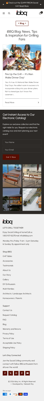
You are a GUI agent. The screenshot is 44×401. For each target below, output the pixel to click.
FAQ (4, 320)
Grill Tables (7, 256)
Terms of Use (8, 338)
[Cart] (40, 13)
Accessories (8, 261)
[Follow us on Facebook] (5, 373)
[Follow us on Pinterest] (22, 373)
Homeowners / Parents (12, 298)
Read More (24, 6)
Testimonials (8, 265)
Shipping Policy (9, 347)
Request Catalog (10, 315)
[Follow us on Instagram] (16, 373)
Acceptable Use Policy (12, 343)
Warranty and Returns (12, 329)
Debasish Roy (29, 384)
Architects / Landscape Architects (17, 293)
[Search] (9, 13)
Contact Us (7, 310)
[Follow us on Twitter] (10, 373)
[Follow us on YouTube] (27, 373)
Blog (4, 324)
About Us (6, 270)
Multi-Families (8, 289)
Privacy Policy (8, 333)
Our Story (7, 275)
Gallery (6, 279)
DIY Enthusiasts (9, 284)
